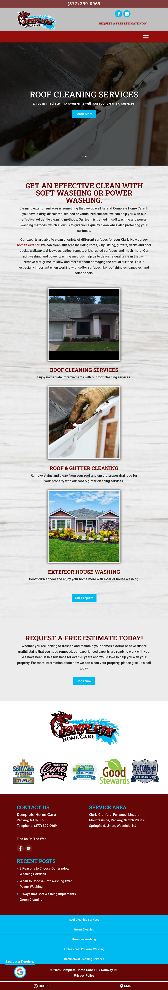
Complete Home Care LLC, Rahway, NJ (89, 970)
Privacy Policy (84, 975)
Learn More (84, 114)
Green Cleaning (84, 929)
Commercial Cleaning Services (84, 959)
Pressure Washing (84, 939)
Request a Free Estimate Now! (123, 24)
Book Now (84, 681)
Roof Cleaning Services (84, 94)
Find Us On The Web (32, 839)
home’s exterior (28, 245)
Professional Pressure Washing (84, 949)
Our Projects (84, 598)
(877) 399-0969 (84, 3)
